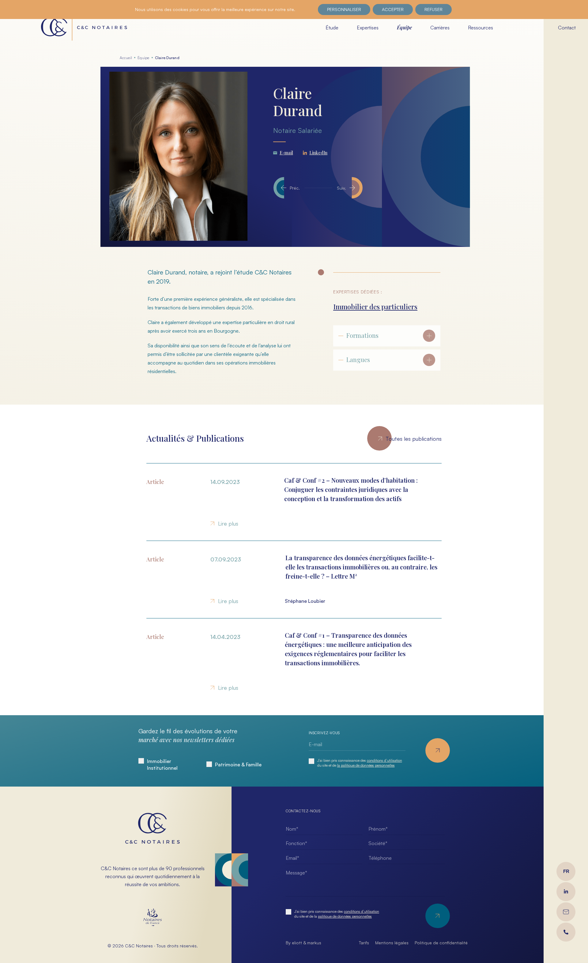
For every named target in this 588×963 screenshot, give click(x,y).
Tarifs (364, 942)
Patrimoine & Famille (238, 764)
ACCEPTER (393, 9)
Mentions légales (392, 942)
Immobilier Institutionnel (162, 764)
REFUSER (433, 9)
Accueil (126, 57)
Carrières (440, 28)
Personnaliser (344, 9)
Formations (362, 335)
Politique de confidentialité (441, 942)
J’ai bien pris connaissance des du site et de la (336, 914)
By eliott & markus (303, 942)
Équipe (404, 27)
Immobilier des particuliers (375, 306)
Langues (358, 359)
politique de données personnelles (345, 916)
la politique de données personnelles (366, 765)
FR (566, 871)
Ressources (480, 28)
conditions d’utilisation (384, 760)
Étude (332, 28)
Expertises (368, 28)
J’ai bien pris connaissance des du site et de (359, 763)
